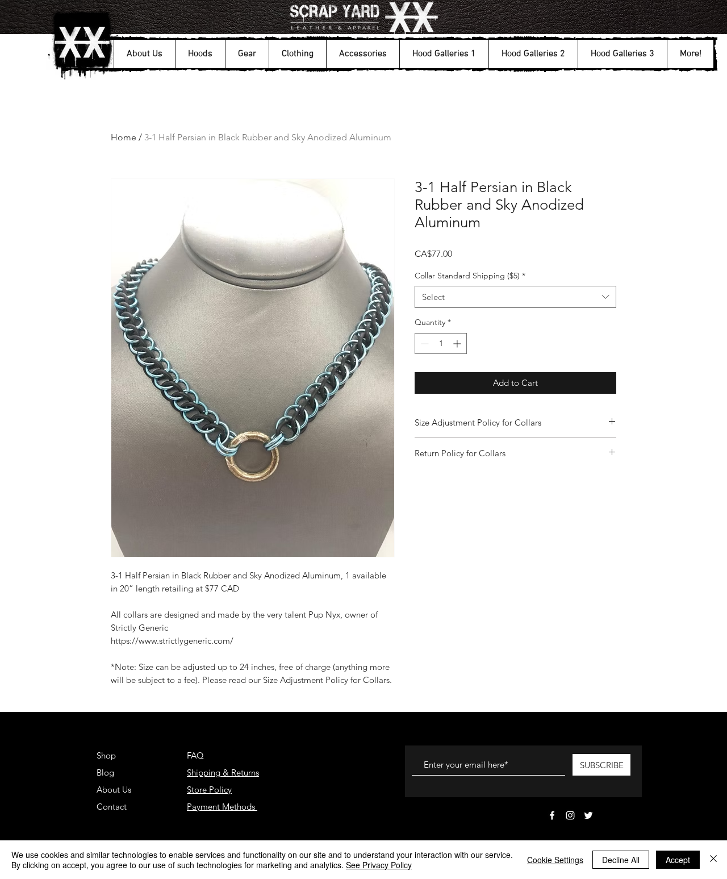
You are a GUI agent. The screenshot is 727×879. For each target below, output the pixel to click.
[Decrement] (423, 343)
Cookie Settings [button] (555, 859)
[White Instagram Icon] (570, 815)
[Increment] (458, 343)
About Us (114, 789)
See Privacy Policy (379, 864)
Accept (678, 859)
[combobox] (515, 297)
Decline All (621, 859)
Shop (106, 755)
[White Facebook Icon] (552, 815)
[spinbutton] (441, 343)
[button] (144, 54)
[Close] (713, 859)
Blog (105, 772)
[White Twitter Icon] (588, 815)
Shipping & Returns (223, 772)
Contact (112, 806)
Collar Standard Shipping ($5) (470, 275)
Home (123, 137)
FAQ (195, 755)
